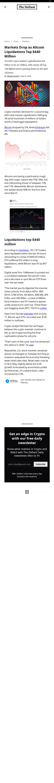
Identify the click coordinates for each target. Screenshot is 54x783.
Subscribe (40, 464)
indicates (28, 313)
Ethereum (40, 127)
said (31, 344)
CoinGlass (23, 250)
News (16, 41)
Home (7, 41)
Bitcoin (8, 127)
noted (43, 308)
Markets (26, 41)
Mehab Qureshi (13, 76)
